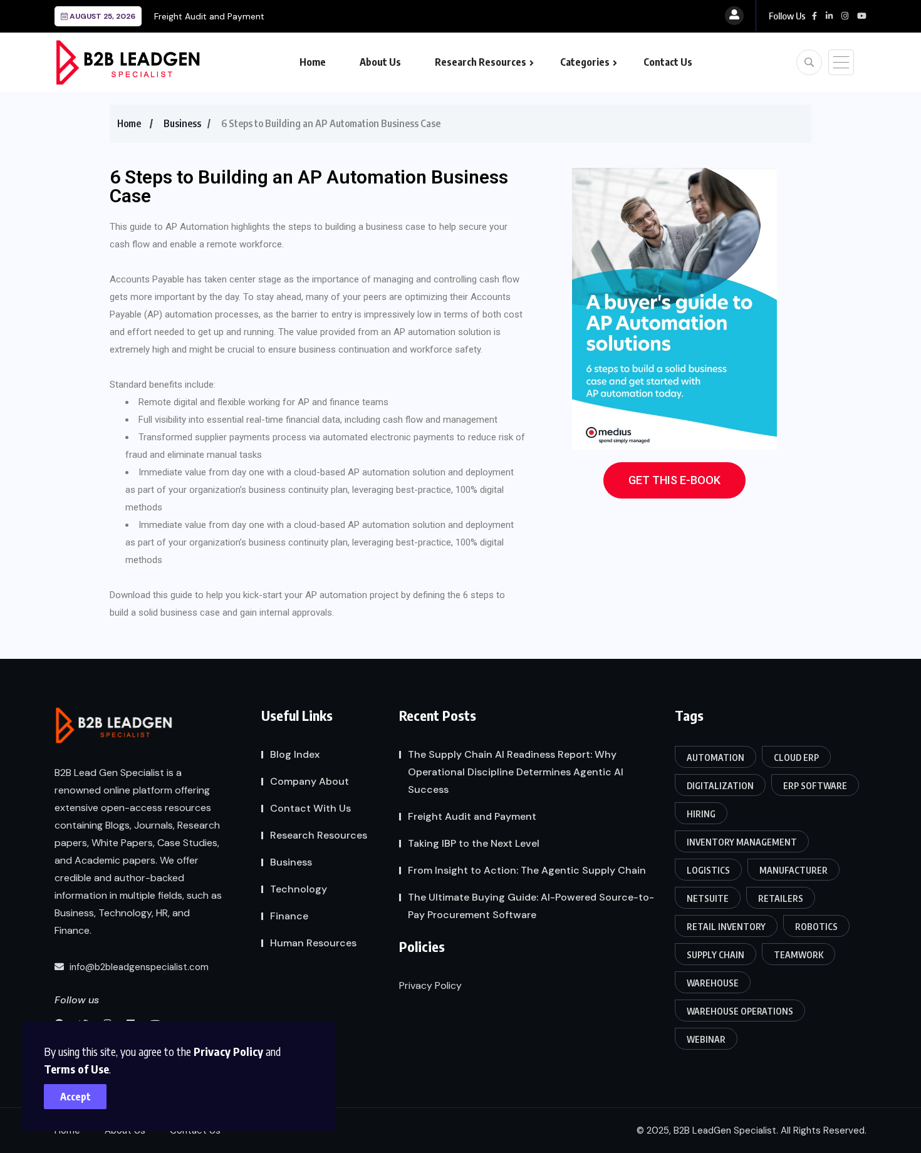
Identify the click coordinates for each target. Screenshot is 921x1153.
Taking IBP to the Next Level (473, 843)
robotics (816, 926)
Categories (585, 62)
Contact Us (667, 62)
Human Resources (313, 942)
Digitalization (720, 785)
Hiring (701, 814)
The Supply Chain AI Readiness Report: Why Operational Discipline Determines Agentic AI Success (515, 772)
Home (312, 62)
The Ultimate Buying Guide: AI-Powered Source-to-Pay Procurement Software (531, 906)
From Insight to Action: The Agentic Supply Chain (527, 870)
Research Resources (480, 62)
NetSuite (708, 898)
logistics (708, 870)
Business (182, 123)
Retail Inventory (726, 926)
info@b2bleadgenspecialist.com (138, 967)
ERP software (815, 785)
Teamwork (798, 954)
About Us (380, 62)
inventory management (742, 842)
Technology (298, 889)
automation (715, 757)
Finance (289, 916)
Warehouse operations (740, 1011)
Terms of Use (76, 1069)
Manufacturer (793, 870)
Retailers (780, 898)
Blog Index (295, 754)
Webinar (706, 1039)
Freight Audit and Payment (209, 16)
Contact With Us (310, 808)
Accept (75, 1096)
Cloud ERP (796, 757)
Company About (309, 781)
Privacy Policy (228, 1051)
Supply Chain (715, 954)
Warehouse (713, 983)
